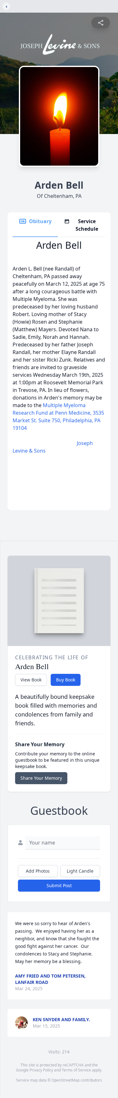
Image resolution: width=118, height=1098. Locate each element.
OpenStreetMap (66, 1080)
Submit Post (59, 885)
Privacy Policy (41, 1070)
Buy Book (65, 680)
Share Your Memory (41, 778)
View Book (31, 680)
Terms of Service (76, 1070)
